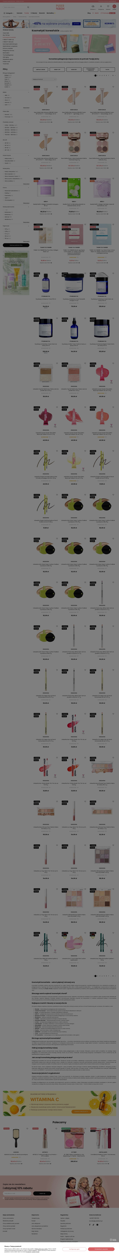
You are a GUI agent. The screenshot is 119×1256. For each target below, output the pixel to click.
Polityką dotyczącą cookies (41, 1249)
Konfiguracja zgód (74, 1249)
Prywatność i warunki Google (32, 1251)
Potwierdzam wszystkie (101, 1249)
